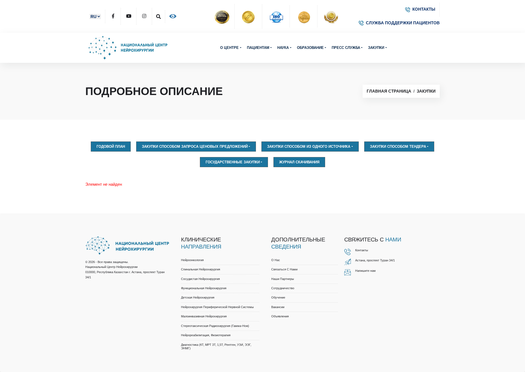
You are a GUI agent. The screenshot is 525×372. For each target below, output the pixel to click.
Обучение (278, 297)
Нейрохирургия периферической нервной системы (217, 307)
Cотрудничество (282, 288)
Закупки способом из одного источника (308, 146)
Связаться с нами (284, 269)
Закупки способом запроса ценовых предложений (195, 146)
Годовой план (111, 146)
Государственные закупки (233, 162)
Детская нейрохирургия (197, 297)
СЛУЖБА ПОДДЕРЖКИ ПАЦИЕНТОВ (403, 22)
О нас (275, 260)
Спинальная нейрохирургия (200, 269)
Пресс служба (346, 48)
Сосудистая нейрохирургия (200, 279)
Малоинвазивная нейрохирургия (204, 316)
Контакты (361, 250)
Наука (283, 48)
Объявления (280, 316)
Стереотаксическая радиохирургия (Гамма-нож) (215, 325)
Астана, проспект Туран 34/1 (375, 260)
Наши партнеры (282, 279)
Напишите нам (365, 270)
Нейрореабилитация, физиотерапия (206, 335)
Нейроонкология (192, 260)
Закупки (376, 48)
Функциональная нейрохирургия (203, 288)
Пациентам (258, 48)
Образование (310, 48)
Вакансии (277, 307)
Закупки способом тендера (398, 146)
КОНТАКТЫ (423, 9)
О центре (229, 48)
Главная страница (389, 91)
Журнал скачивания (299, 162)
